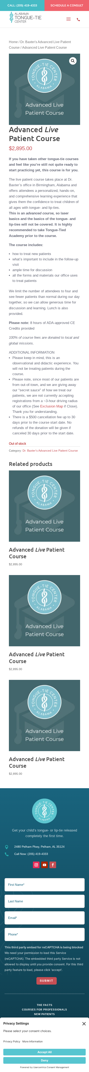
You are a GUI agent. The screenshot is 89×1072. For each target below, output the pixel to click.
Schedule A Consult (67, 5)
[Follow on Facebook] (52, 865)
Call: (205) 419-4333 (22, 5)
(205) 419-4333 (38, 854)
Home (13, 42)
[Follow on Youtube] (44, 865)
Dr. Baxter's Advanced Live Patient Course (50, 450)
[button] (73, 61)
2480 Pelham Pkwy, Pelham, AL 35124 (39, 846)
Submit (46, 980)
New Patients (44, 1014)
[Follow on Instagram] (36, 865)
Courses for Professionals (44, 1009)
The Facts (44, 1005)
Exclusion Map (51, 406)
